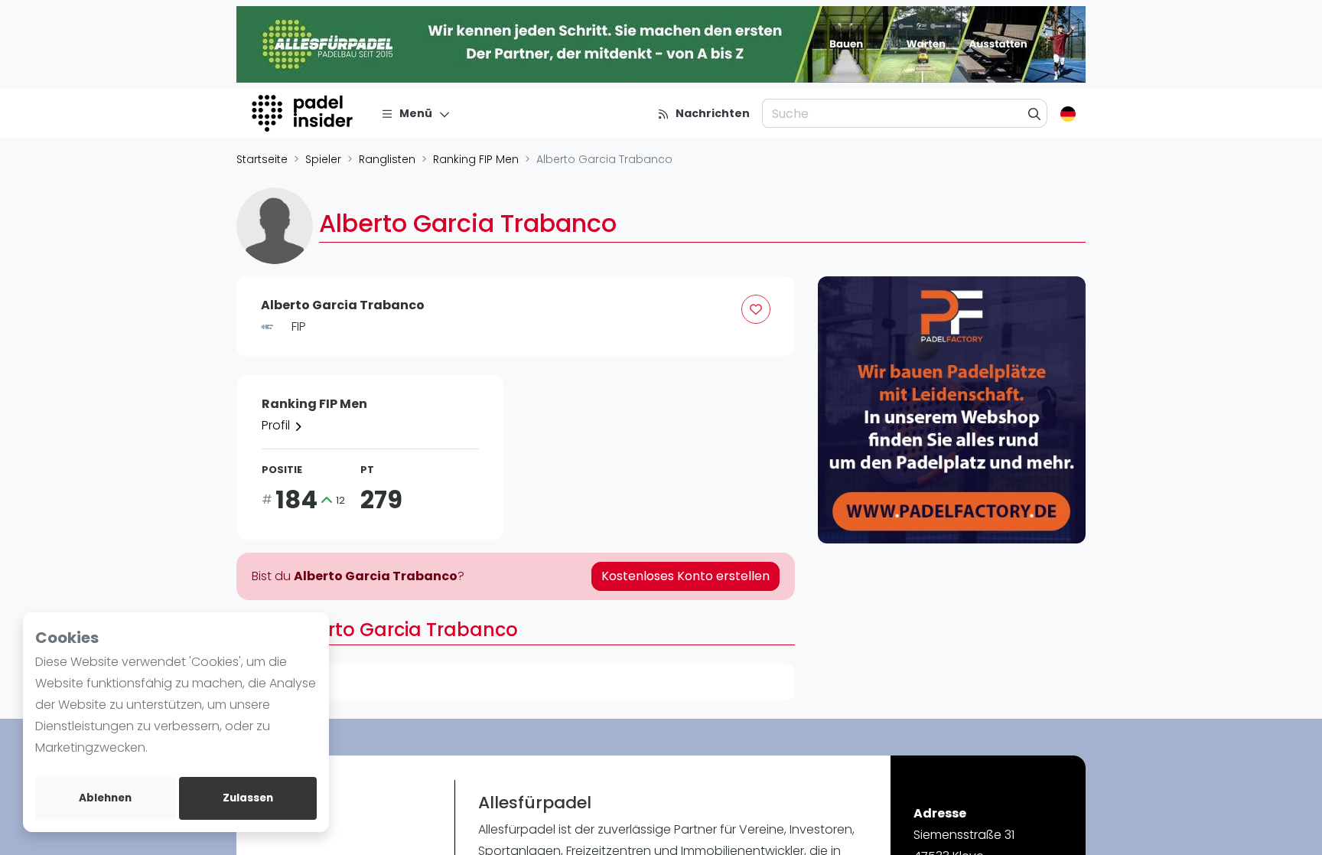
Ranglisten (387, 159)
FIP (298, 326)
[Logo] (304, 113)
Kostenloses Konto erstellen (685, 576)
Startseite (262, 159)
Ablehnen (105, 798)
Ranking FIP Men (476, 159)
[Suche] (1034, 113)
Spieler (323, 159)
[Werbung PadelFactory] (952, 410)
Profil (277, 425)
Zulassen (248, 798)
